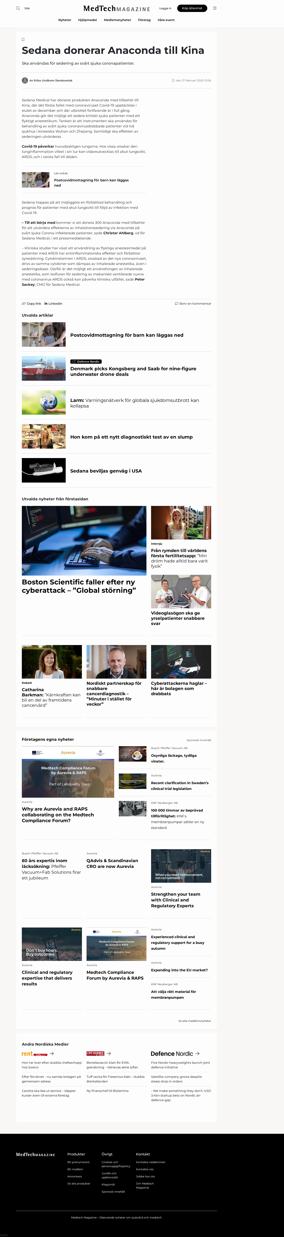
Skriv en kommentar (195, 303)
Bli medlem (75, 1169)
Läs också (61, 173)
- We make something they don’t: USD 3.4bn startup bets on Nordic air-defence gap (181, 1095)
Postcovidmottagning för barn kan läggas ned (91, 183)
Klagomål (108, 1184)
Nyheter (64, 20)
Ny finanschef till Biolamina (107, 1091)
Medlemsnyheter (117, 20)
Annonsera (74, 1176)
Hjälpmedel (87, 20)
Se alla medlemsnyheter (195, 1021)
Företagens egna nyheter (48, 739)
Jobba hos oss (145, 1176)
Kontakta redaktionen (150, 1162)
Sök (27, 8)
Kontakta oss (145, 1169)
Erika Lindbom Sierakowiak (53, 80)
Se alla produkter (78, 1183)
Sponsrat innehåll (113, 1191)
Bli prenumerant (78, 1162)
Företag (144, 20)
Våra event (166, 20)
